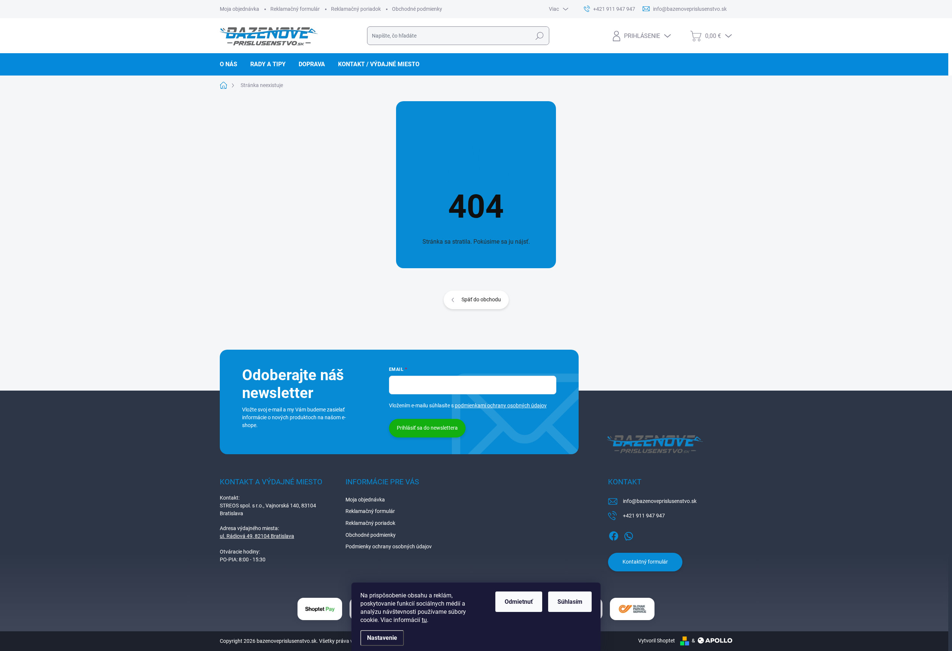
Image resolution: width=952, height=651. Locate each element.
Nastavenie (382, 637)
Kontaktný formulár (645, 562)
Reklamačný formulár (295, 9)
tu (424, 619)
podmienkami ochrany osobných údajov (501, 405)
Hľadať (539, 36)
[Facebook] (613, 534)
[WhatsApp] (628, 534)
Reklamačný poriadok (356, 9)
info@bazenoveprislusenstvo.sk (660, 501)
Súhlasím (569, 601)
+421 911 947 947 (644, 516)
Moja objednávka (239, 9)
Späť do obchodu (481, 299)
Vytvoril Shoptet (656, 641)
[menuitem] (231, 64)
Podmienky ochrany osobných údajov (388, 546)
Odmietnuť (519, 601)
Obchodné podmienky (417, 9)
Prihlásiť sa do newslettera (427, 428)
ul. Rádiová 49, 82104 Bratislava (257, 536)
